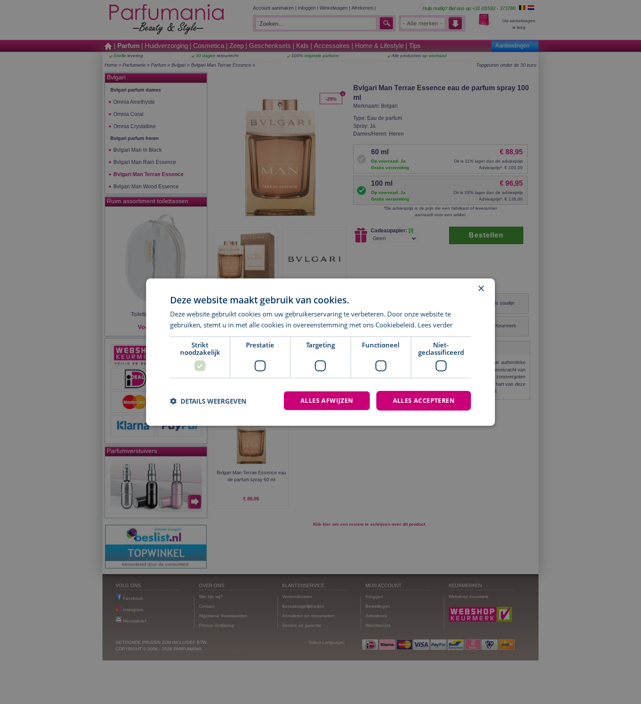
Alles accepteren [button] (423, 400)
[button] (208, 400)
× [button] (480, 288)
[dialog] (320, 352)
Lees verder (435, 324)
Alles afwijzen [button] (326, 400)
